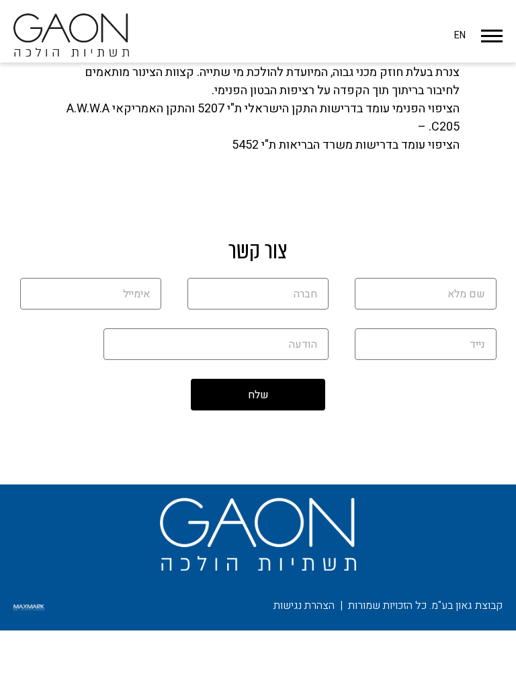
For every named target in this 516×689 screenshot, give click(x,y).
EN (460, 35)
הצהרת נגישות (304, 605)
